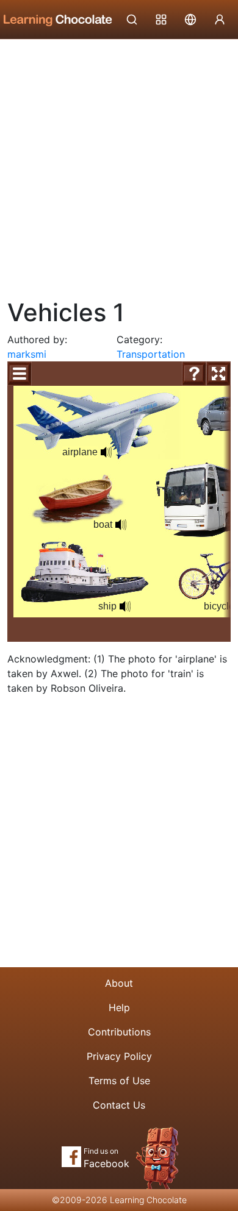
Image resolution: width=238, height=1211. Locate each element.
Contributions (119, 1032)
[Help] (194, 373)
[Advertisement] (119, 164)
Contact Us (119, 1105)
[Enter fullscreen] (218, 373)
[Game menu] (19, 373)
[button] (125, 606)
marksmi (26, 354)
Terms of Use (119, 1080)
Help (119, 1007)
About (119, 983)
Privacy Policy (119, 1056)
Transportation (151, 354)
